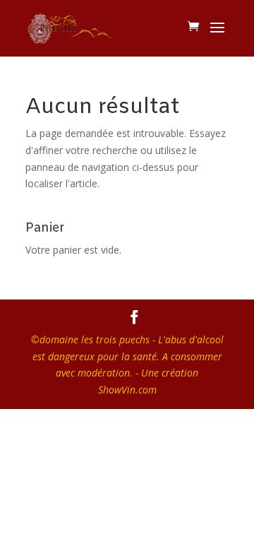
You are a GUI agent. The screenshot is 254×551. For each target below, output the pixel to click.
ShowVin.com (127, 389)
